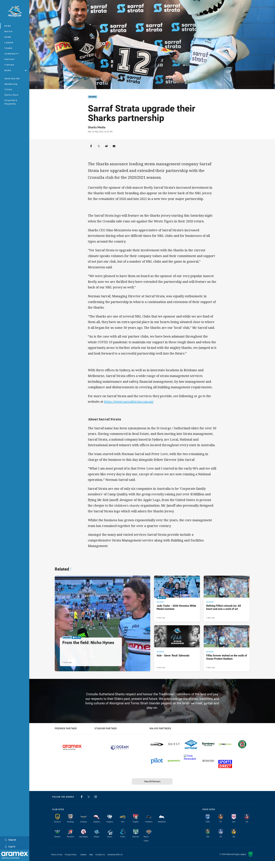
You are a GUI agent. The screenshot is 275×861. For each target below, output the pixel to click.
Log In (11, 846)
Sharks (92, 97)
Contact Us (100, 854)
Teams (8, 48)
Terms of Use (56, 854)
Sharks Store (11, 94)
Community (11, 53)
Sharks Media (97, 127)
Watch (8, 31)
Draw (7, 37)
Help (91, 854)
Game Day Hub (12, 78)
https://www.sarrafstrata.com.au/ (129, 401)
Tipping (9, 65)
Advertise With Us (115, 854)
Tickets (8, 89)
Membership (11, 84)
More (7, 70)
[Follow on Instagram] (95, 797)
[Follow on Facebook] (81, 797)
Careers (83, 854)
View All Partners (152, 781)
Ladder (9, 42)
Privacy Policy (70, 854)
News (7, 26)
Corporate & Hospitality (10, 102)
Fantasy (9, 59)
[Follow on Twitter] (88, 797)
